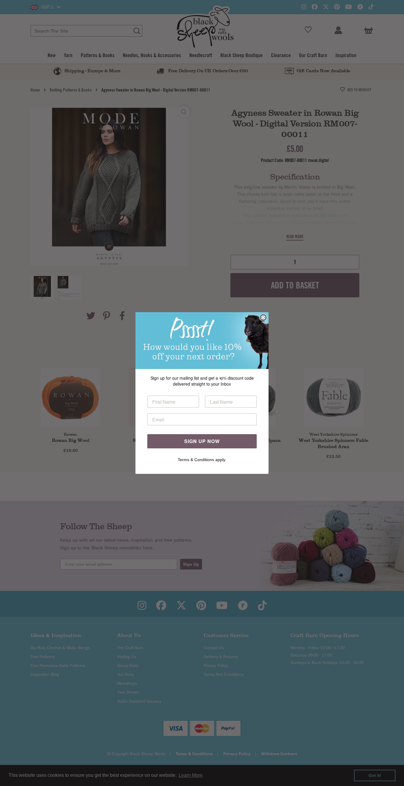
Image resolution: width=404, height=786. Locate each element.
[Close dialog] (263, 317)
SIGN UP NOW (202, 441)
